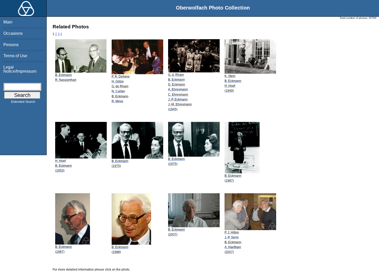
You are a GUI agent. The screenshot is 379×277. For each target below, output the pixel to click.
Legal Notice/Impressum (19, 69)
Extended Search (23, 101)
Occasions (13, 33)
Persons (11, 45)
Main (7, 22)
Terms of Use (15, 56)
